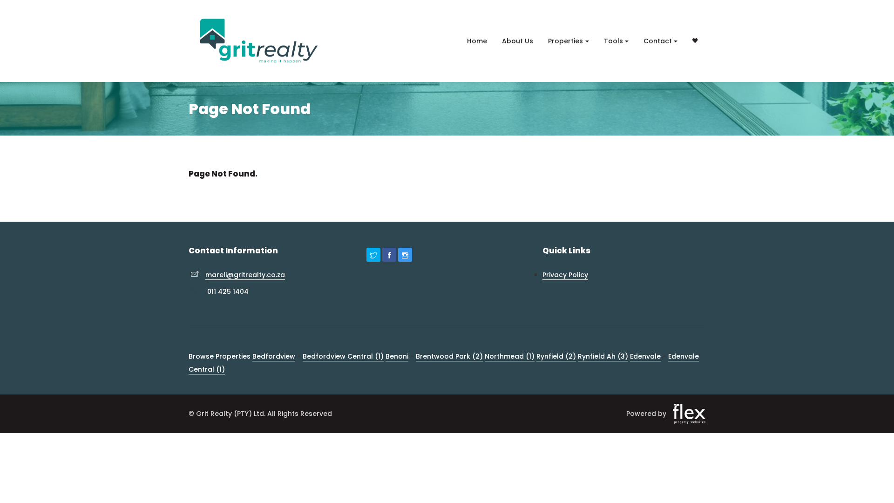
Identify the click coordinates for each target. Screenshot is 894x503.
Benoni (397, 356)
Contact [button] (657, 41)
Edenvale (645, 356)
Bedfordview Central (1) (343, 356)
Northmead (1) (510, 356)
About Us (517, 41)
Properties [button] (565, 41)
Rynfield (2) (556, 356)
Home (477, 41)
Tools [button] (613, 41)
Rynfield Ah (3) (603, 356)
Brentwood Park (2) (449, 356)
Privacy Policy (565, 274)
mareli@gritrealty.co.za (245, 274)
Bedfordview (273, 356)
